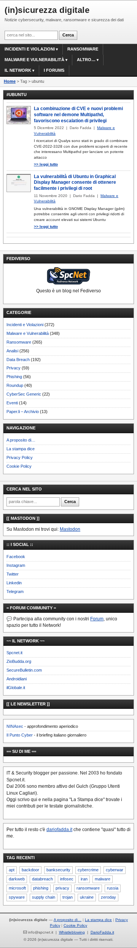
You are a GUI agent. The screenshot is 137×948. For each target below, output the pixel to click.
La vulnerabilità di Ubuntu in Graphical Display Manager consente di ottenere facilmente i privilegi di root (75, 182)
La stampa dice (20, 448)
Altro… (86, 59)
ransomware (88, 888)
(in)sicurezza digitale (47, 10)
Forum (97, 618)
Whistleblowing (72, 932)
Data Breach (18, 359)
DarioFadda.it (102, 932)
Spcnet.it (14, 652)
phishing (40, 888)
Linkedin (14, 582)
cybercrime (88, 870)
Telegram (15, 591)
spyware (17, 897)
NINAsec (14, 726)
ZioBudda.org (18, 661)
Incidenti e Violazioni (24, 324)
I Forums (54, 70)
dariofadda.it (59, 829)
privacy (62, 888)
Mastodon (70, 529)
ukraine (87, 897)
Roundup (14, 385)
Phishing (14, 376)
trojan (67, 897)
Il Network (18, 70)
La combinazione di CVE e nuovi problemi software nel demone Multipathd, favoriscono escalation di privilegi (78, 114)
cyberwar (114, 870)
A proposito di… (20, 440)
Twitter (12, 574)
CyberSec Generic (23, 394)
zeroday (108, 897)
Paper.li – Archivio (22, 411)
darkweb (17, 879)
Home (10, 81)
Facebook (15, 556)
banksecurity (58, 870)
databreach (42, 879)
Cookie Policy (19, 466)
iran (84, 879)
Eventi (12, 403)
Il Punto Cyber (19, 735)
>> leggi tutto (46, 164)
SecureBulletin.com (24, 670)
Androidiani (16, 679)
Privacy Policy (19, 457)
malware (102, 879)
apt (11, 870)
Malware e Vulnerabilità (34, 59)
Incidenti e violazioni (30, 49)
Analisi (12, 351)
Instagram (15, 565)
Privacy (13, 368)
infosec (66, 879)
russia (112, 888)
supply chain (43, 897)
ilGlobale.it (15, 687)
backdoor (30, 870)
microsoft (17, 888)
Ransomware (82, 49)
